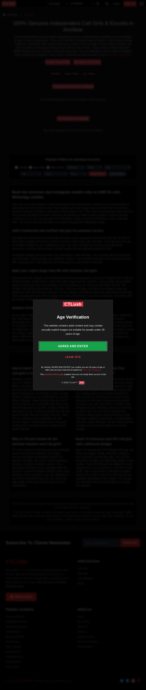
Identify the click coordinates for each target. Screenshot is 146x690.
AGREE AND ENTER (73, 346)
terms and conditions (91, 370)
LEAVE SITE (73, 357)
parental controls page (54, 374)
